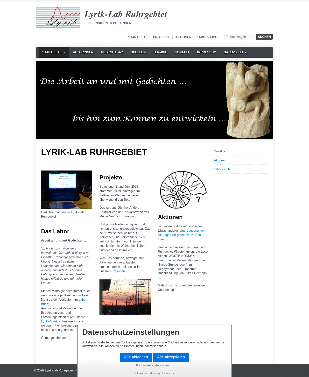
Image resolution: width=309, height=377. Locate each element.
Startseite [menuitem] (52, 52)
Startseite (138, 37)
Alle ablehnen (136, 357)
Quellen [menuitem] (138, 52)
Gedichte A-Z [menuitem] (112, 52)
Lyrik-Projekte (50, 321)
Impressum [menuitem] (206, 52)
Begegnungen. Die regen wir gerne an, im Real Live (182, 235)
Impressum (168, 373)
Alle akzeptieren (171, 357)
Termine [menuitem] (160, 52)
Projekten (118, 271)
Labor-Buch (207, 37)
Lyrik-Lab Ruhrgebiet (125, 13)
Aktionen (183, 37)
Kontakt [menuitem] (182, 52)
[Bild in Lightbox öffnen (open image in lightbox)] (66, 190)
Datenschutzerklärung (147, 373)
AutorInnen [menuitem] (83, 52)
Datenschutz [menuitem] (235, 52)
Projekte (161, 37)
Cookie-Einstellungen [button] (153, 365)
